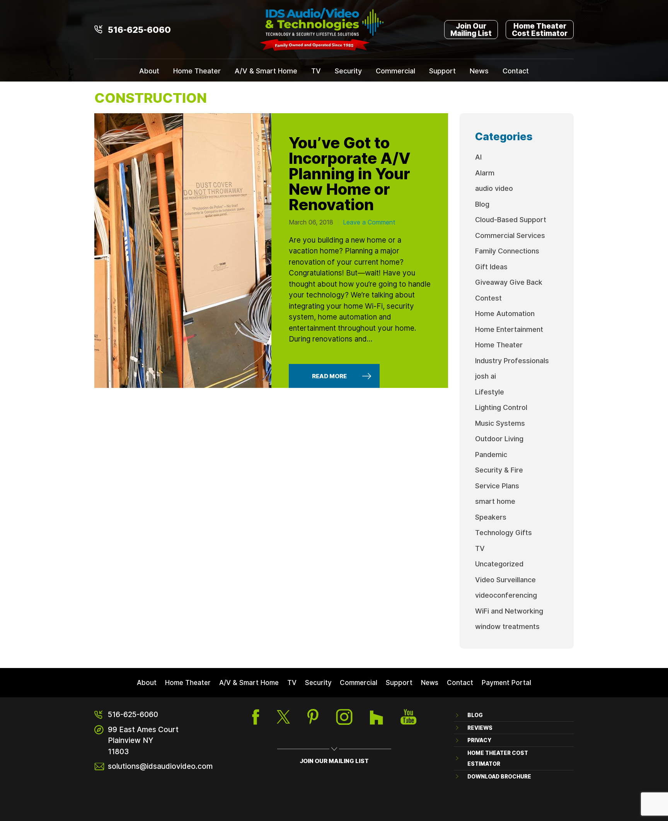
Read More (329, 376)
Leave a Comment (369, 222)
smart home (495, 501)
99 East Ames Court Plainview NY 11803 (143, 740)
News (479, 71)
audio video (494, 188)
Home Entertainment (509, 329)
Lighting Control (501, 407)
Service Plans (497, 486)
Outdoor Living (499, 438)
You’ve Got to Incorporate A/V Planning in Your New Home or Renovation (350, 173)
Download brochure (499, 776)
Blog (482, 204)
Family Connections (507, 251)
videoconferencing (506, 595)
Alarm (484, 173)
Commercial (395, 71)
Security (348, 71)
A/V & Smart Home (266, 71)
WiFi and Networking (509, 611)
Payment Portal (506, 682)
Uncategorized (499, 564)
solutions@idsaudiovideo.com (160, 766)
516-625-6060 (139, 29)
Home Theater (197, 71)
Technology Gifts (503, 532)
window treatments (507, 626)
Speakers (490, 517)
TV (316, 71)
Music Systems (500, 423)
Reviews (479, 727)
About (149, 71)
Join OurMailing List (471, 29)
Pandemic (491, 454)
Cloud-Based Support (510, 219)
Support (442, 71)
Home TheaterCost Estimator (539, 29)
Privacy (479, 740)
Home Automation (505, 313)
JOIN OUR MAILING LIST (334, 760)
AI (478, 157)
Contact (516, 71)
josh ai (485, 376)
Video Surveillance (505, 580)
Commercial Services (510, 235)
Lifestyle (489, 392)
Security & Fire (499, 470)
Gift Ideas (491, 267)
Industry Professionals (512, 360)
